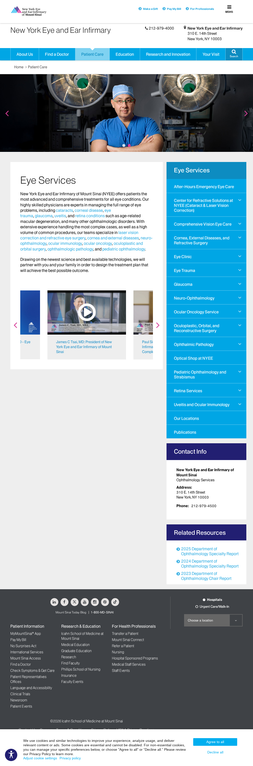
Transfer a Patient (125, 633)
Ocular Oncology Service (196, 311)
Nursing (118, 652)
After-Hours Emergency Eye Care (204, 186)
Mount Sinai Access (25, 658)
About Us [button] (25, 54)
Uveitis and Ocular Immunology (202, 404)
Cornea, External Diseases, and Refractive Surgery (202, 240)
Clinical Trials (20, 694)
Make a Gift (150, 9)
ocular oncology (98, 243)
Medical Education (75, 644)
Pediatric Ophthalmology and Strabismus (200, 374)
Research (68, 657)
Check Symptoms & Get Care (32, 670)
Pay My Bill (174, 9)
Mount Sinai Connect (128, 640)
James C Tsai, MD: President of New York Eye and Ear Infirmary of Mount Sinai (84, 347)
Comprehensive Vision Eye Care (203, 224)
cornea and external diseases (113, 237)
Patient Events (21, 706)
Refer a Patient (123, 646)
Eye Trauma (184, 270)
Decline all (215, 752)
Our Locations (186, 418)
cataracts (64, 210)
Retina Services (188, 390)
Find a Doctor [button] (57, 54)
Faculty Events (72, 681)
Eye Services (192, 170)
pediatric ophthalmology (123, 249)
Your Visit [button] (211, 54)
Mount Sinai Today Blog (71, 612)
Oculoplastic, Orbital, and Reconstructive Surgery (196, 328)
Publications (185, 432)
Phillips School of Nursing (80, 669)
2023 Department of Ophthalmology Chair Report (206, 576)
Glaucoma (183, 284)
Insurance (69, 675)
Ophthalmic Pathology (194, 344)
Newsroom (18, 700)
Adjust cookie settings (40, 758)
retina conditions (90, 215)
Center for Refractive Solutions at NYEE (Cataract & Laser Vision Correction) (203, 205)
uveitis (60, 215)
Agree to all (215, 742)
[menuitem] (206, 186)
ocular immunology (65, 243)
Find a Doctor (20, 664)
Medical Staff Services (129, 664)
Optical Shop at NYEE (193, 358)
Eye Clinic (183, 256)
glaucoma (44, 215)
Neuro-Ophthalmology (194, 298)
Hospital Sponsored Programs (135, 658)
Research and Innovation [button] (168, 54)
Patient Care (37, 67)
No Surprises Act (23, 646)
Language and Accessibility (31, 688)
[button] (234, 54)
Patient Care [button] (92, 54)
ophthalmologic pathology (70, 249)
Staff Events (121, 670)
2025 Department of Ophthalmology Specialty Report (210, 551)
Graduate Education (76, 651)
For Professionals (202, 9)
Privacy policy (70, 758)
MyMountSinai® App (25, 633)
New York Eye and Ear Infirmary (215, 28)
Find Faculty (70, 663)
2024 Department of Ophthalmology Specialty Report (210, 564)
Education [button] (125, 54)
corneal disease (89, 210)
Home (18, 67)
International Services (26, 652)
